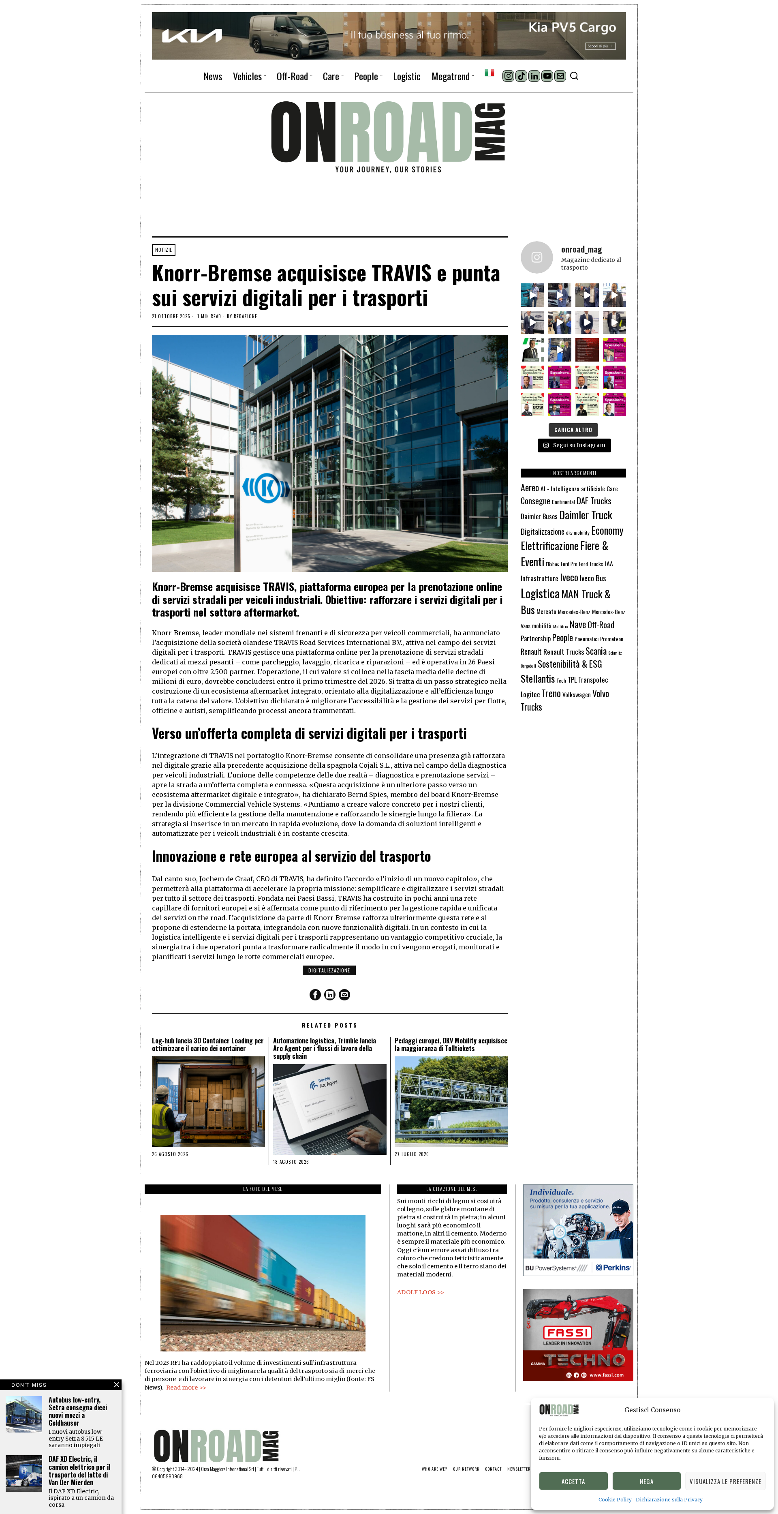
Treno (551, 693)
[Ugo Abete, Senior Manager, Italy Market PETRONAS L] (560, 322)
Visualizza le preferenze (725, 1481)
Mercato (546, 611)
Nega (647, 1481)
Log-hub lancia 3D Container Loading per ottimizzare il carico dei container (208, 1044)
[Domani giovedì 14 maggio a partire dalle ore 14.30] (587, 350)
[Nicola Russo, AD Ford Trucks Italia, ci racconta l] (532, 322)
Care (612, 488)
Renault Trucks (563, 651)
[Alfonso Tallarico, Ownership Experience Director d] (587, 295)
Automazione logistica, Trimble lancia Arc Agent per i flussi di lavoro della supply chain (324, 1048)
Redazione (245, 316)
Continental (563, 502)
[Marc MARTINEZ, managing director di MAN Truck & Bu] (560, 295)
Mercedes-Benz (574, 612)
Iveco (569, 577)
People (562, 637)
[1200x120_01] (389, 35)
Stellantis (538, 678)
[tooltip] (508, 76)
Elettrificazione (550, 545)
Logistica (540, 593)
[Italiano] (489, 72)
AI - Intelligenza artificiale (573, 488)
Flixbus (552, 564)
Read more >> (186, 1387)
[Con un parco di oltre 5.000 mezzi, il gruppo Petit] (532, 350)
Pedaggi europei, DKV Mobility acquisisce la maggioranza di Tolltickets (451, 1044)
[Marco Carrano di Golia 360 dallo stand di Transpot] (587, 322)
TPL (572, 680)
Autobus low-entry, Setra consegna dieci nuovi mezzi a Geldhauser (78, 1411)
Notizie (163, 249)
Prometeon (611, 638)
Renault (531, 651)
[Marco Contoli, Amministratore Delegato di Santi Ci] (560, 350)
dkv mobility (578, 532)
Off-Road (601, 625)
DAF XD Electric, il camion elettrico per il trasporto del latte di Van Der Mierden (79, 1470)
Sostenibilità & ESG (570, 663)
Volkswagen (576, 694)
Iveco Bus (593, 577)
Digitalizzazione (329, 970)
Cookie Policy (615, 1500)
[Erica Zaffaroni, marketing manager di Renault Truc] (532, 295)
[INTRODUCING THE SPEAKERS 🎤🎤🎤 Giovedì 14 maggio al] (614, 350)
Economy (607, 530)
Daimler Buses (539, 516)
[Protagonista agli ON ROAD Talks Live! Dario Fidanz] (614, 295)
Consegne (535, 501)
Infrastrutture (539, 578)
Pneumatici (586, 638)
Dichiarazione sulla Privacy (669, 1500)
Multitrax (560, 626)
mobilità (541, 625)
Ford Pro (569, 564)
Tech (561, 680)
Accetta (573, 1481)
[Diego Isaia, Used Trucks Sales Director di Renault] (614, 322)
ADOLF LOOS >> (420, 1292)
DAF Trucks (594, 500)
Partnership (536, 638)
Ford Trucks (591, 564)
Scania (596, 650)
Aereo (530, 487)
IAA (609, 563)
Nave (578, 624)
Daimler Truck (585, 514)
